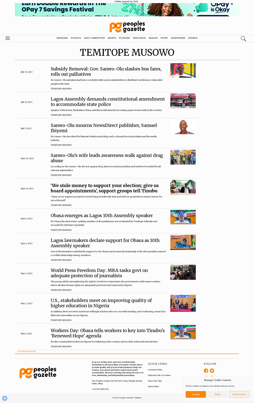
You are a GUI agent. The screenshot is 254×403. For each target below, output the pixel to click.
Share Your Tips (155, 381)
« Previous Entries (26, 351)
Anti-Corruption (94, 38)
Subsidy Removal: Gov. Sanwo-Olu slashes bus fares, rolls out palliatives (106, 71)
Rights (112, 38)
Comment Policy (155, 370)
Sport (164, 38)
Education (139, 38)
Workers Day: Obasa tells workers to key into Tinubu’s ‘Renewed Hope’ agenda (108, 333)
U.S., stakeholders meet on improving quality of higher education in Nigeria (101, 303)
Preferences (239, 394)
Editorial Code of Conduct (159, 375)
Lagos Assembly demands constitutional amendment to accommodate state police (108, 101)
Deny (217, 394)
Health (153, 38)
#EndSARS (62, 38)
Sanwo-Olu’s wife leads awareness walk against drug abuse (107, 158)
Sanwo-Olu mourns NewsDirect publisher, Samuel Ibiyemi (104, 128)
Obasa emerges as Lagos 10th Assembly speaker (102, 215)
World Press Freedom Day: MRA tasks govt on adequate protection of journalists (99, 273)
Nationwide (178, 38)
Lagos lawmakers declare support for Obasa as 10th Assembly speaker (105, 243)
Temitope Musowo (61, 89)
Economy (124, 38)
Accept (196, 394)
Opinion (192, 38)
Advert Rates (153, 386)
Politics (76, 38)
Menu (13, 39)
